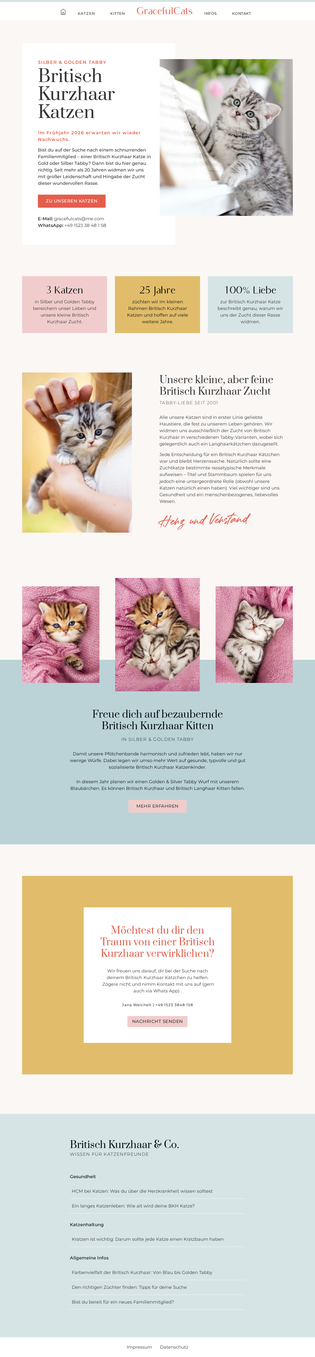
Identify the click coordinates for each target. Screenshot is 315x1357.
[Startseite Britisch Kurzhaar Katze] (63, 12)
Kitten (117, 13)
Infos (210, 13)
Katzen (86, 13)
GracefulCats (164, 12)
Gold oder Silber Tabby (63, 163)
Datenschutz (174, 1347)
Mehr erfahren (157, 806)
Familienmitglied (57, 156)
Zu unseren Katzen (72, 201)
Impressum (139, 1347)
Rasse (90, 183)
